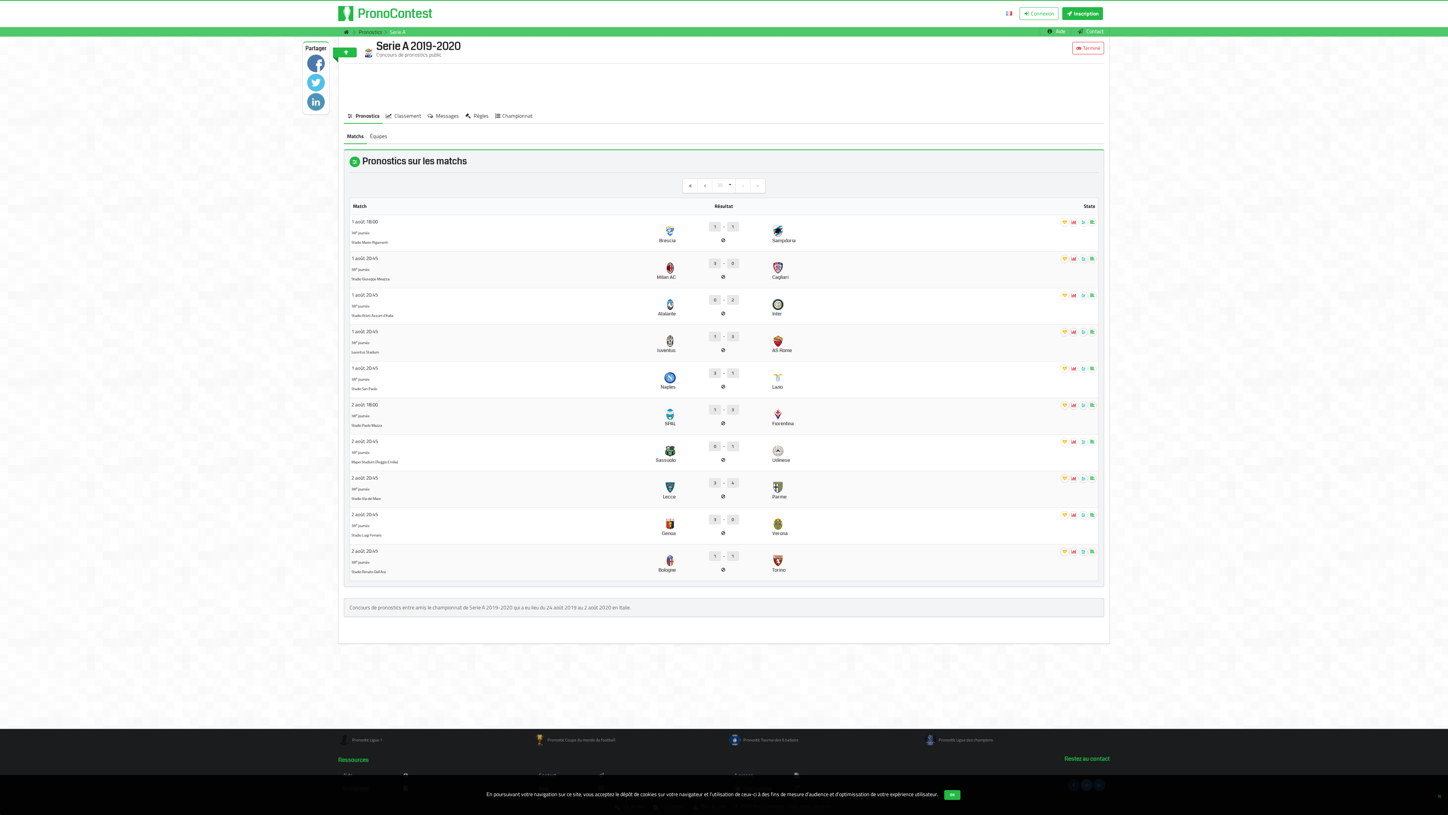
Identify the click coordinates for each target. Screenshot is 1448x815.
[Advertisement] (724, 86)
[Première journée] (690, 186)
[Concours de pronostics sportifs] (344, 32)
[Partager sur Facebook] (316, 63)
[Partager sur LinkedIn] (316, 102)
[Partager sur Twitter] (316, 83)
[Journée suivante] (743, 186)
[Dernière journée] (757, 186)
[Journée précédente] (705, 186)
